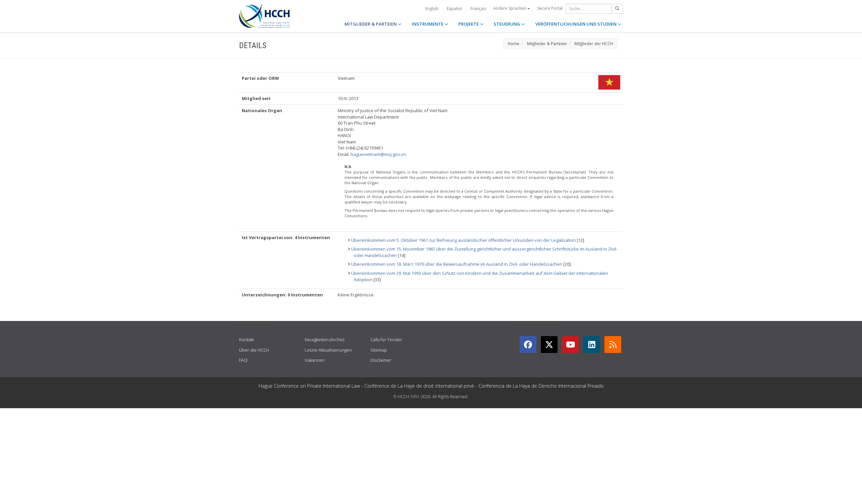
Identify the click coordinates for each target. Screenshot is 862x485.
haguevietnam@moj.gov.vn (378, 154)
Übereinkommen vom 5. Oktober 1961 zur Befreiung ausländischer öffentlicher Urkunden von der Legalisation (463, 240)
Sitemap (378, 350)
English (431, 8)
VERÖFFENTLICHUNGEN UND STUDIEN (576, 24)
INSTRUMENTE (428, 24)
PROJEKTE (469, 24)
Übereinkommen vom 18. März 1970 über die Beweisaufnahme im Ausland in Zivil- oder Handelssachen (456, 264)
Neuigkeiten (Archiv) (324, 339)
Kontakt (246, 339)
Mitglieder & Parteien (547, 43)
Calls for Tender (386, 339)
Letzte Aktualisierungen (328, 350)
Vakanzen (315, 360)
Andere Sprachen (510, 8)
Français (478, 8)
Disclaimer (380, 360)
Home (513, 43)
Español (454, 8)
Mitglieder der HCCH (593, 43)
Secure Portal (550, 8)
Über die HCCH (254, 350)
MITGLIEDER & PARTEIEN (371, 24)
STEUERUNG (507, 24)
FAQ (243, 360)
